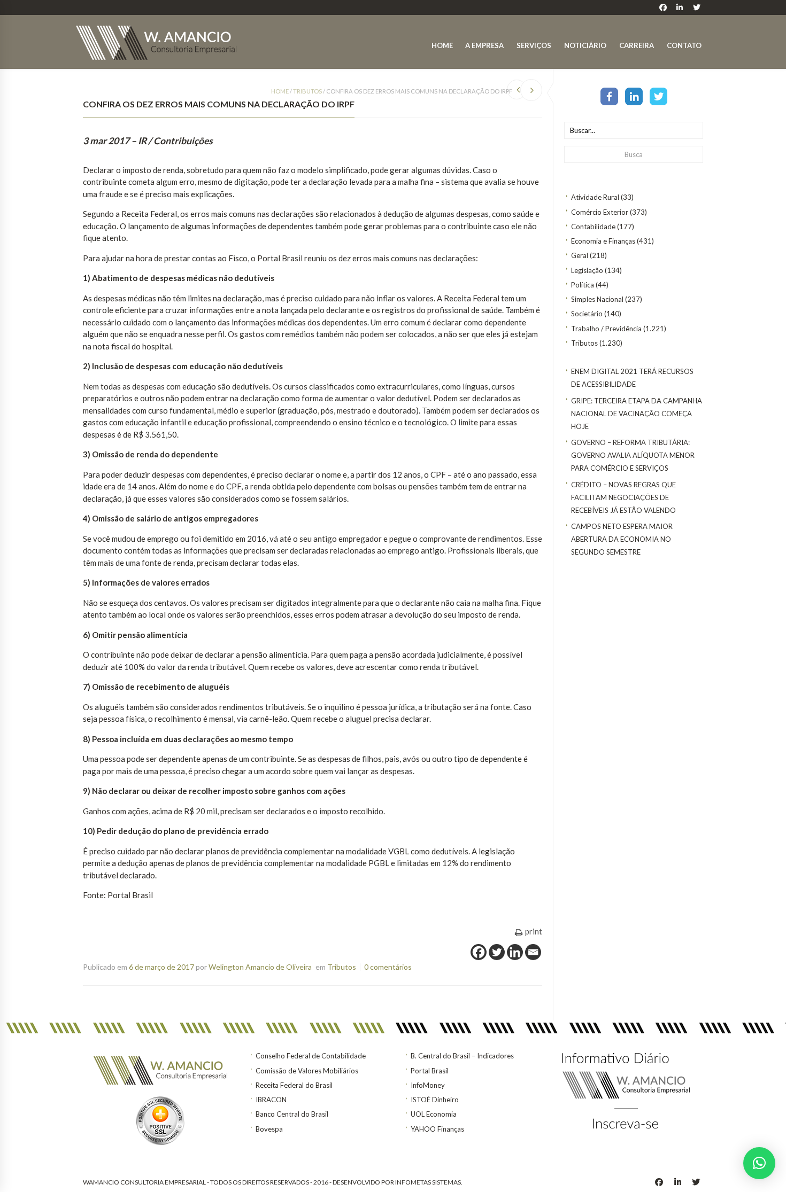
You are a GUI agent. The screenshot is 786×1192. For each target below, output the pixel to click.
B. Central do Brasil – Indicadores (462, 1055)
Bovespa (269, 1129)
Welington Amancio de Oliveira (260, 966)
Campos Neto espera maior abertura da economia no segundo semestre (622, 539)
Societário (587, 313)
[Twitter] (658, 95)
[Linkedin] (515, 952)
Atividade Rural (595, 197)
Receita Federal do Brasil (294, 1085)
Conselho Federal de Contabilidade (311, 1055)
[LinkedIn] (633, 95)
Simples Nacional (597, 299)
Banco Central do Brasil (292, 1114)
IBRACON (271, 1099)
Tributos (584, 343)
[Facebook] (609, 95)
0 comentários (388, 966)
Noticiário (585, 45)
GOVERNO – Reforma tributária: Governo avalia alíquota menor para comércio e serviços (633, 455)
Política (582, 285)
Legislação (587, 270)
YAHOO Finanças (437, 1129)
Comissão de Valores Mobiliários (307, 1070)
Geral (579, 255)
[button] (759, 1163)
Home (442, 45)
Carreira (636, 45)
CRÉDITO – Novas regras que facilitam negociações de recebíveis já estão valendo (623, 497)
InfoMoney (428, 1085)
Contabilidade (593, 226)
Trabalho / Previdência (606, 328)
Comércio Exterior (599, 212)
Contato (684, 45)
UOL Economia (434, 1114)
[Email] (533, 952)
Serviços (534, 45)
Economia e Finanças (603, 241)
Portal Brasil (430, 1070)
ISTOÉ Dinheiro (435, 1099)
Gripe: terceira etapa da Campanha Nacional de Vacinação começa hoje (636, 413)
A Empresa (484, 45)
